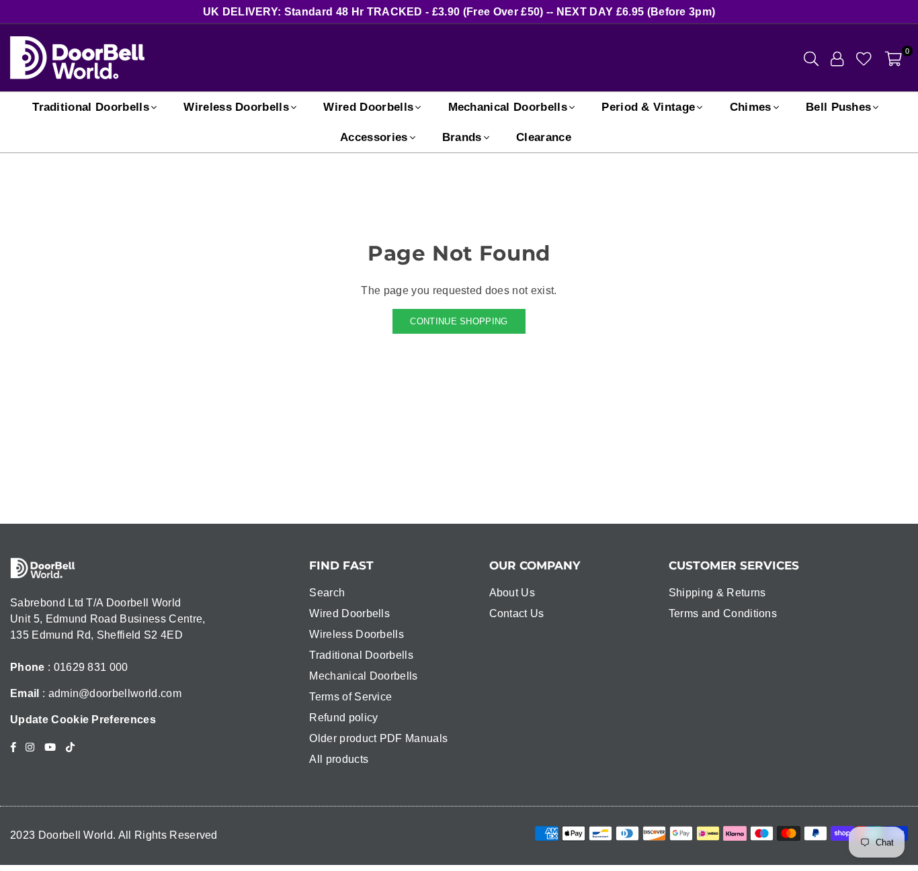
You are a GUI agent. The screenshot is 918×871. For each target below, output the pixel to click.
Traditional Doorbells (90, 107)
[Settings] (837, 58)
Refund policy (343, 717)
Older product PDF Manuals (378, 738)
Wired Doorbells (368, 107)
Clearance (543, 137)
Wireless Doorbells (236, 107)
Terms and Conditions (723, 613)
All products (338, 759)
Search (327, 592)
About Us (512, 592)
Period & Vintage (648, 107)
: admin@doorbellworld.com (110, 693)
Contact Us (516, 613)
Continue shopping (458, 321)
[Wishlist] (863, 58)
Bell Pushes (839, 107)
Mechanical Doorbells (507, 107)
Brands (462, 137)
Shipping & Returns (717, 592)
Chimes (750, 107)
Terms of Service (350, 696)
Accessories (374, 137)
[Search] (811, 58)
